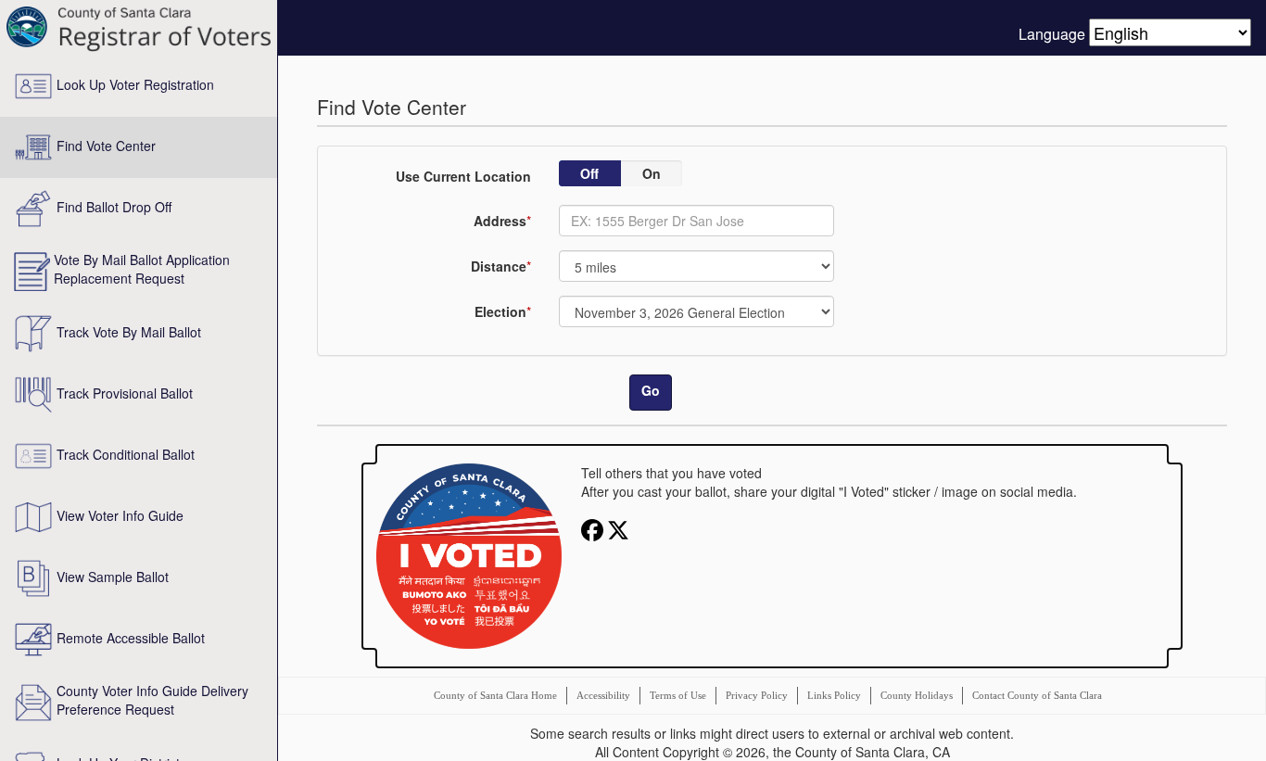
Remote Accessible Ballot (131, 637)
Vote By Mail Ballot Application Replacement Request (142, 268)
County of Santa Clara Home (495, 695)
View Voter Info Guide (120, 515)
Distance (498, 266)
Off (589, 173)
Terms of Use (678, 695)
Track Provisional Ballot (125, 393)
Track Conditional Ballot (126, 454)
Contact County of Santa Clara (1037, 695)
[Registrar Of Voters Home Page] (138, 28)
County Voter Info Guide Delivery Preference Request (152, 699)
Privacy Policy (757, 695)
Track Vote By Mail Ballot (129, 332)
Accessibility (603, 695)
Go (650, 390)
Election (500, 311)
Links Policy (834, 695)
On (651, 173)
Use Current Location (463, 176)
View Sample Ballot (113, 576)
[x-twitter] (618, 528)
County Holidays (916, 695)
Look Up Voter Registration (135, 84)
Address (500, 220)
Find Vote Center (106, 145)
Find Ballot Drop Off (114, 206)
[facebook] (594, 528)
